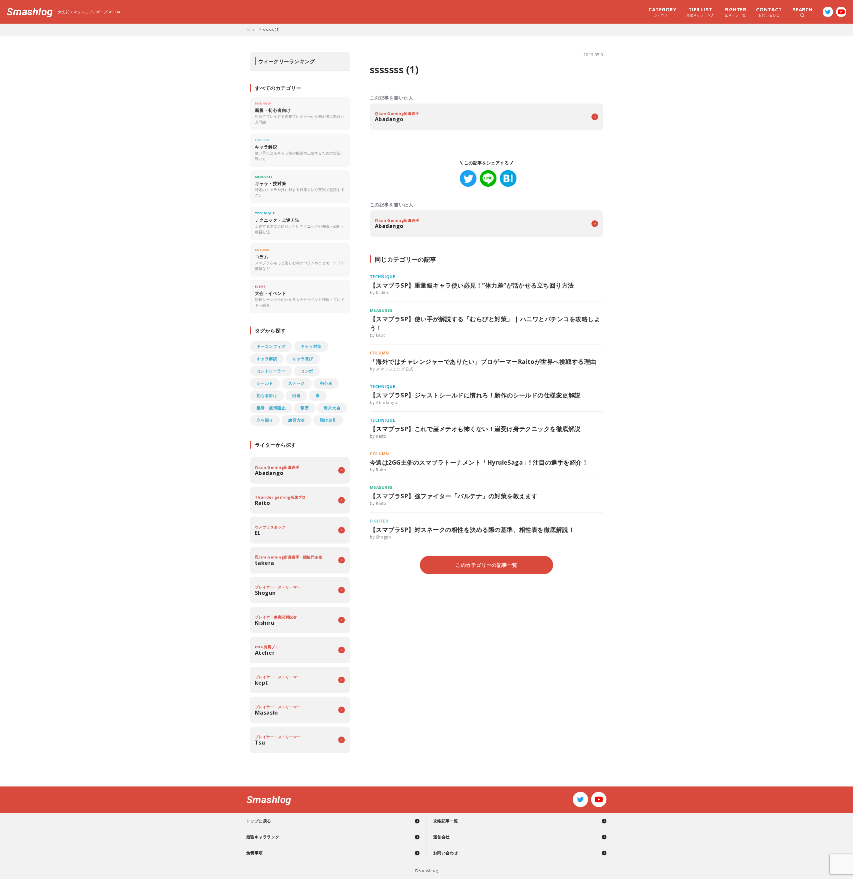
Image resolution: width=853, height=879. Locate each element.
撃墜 (305, 408)
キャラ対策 (311, 346)
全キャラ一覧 (735, 11)
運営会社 (441, 837)
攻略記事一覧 (445, 821)
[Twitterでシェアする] (468, 178)
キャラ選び (302, 358)
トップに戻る (258, 821)
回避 (296, 395)
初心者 (326, 383)
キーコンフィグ (271, 346)
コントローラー (271, 371)
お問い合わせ (769, 11)
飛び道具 (328, 420)
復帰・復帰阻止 (271, 408)
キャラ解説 (267, 358)
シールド (265, 383)
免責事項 (254, 853)
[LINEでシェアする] (488, 178)
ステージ (296, 383)
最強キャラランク (700, 11)
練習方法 (296, 420)
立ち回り (265, 420)
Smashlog (30, 12)
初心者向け (267, 395)
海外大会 (332, 408)
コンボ (307, 371)
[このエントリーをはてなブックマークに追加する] (508, 178)
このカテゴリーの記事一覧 (486, 564)
